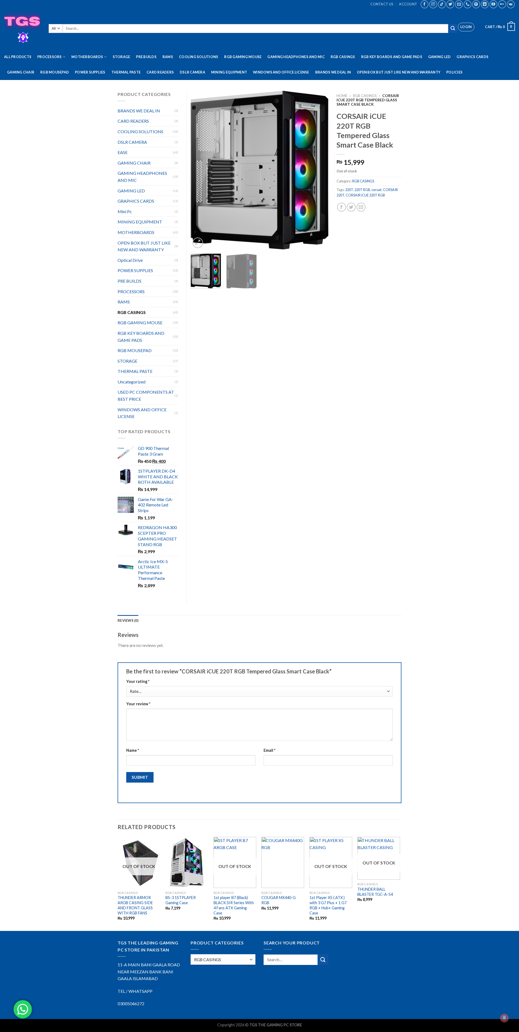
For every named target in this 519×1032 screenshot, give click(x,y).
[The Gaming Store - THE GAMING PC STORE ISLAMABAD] (22, 29)
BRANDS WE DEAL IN (333, 72)
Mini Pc (125, 211)
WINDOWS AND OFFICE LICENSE (281, 72)
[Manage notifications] (504, 1018)
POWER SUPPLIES (90, 72)
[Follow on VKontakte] (511, 4)
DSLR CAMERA (192, 72)
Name (132, 750)
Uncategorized (131, 381)
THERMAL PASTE (126, 72)
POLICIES (454, 72)
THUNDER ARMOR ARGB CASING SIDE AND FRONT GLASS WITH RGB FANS (135, 905)
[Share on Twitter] (351, 207)
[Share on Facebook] (341, 207)
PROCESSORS (49, 57)
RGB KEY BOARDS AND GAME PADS (391, 57)
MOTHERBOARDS (87, 57)
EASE (123, 152)
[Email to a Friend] (361, 207)
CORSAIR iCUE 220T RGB (365, 195)
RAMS (167, 57)
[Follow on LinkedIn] (485, 4)
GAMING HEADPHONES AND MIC (295, 57)
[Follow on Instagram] (433, 4)
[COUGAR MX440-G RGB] (282, 862)
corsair (376, 190)
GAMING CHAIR (20, 72)
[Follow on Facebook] (424, 4)
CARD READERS (160, 72)
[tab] (128, 620)
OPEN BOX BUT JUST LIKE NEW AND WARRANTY (398, 72)
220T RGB (362, 190)
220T (349, 190)
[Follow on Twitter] (450, 4)
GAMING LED (439, 57)
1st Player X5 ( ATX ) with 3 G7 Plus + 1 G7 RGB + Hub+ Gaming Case (328, 905)
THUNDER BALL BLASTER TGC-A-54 (375, 892)
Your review (138, 704)
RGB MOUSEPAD (54, 72)
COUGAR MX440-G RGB (278, 900)
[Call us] (467, 4)
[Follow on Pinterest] (476, 4)
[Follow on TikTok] (442, 4)
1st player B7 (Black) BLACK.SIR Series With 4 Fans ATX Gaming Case (234, 905)
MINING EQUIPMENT (229, 72)
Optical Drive (130, 260)
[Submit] (452, 28)
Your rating (137, 681)
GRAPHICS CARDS (472, 57)
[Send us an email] (459, 4)
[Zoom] (197, 243)
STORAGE (121, 57)
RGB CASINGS (343, 57)
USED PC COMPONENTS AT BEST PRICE (146, 395)
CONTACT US (381, 4)
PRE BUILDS (146, 57)
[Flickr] (502, 4)
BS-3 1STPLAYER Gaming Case (180, 900)
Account (408, 4)
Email (269, 750)
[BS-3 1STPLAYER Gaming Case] (186, 862)
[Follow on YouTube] (493, 4)
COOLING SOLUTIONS (198, 57)
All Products (17, 57)
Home (342, 95)
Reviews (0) (128, 620)
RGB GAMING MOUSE (242, 57)
